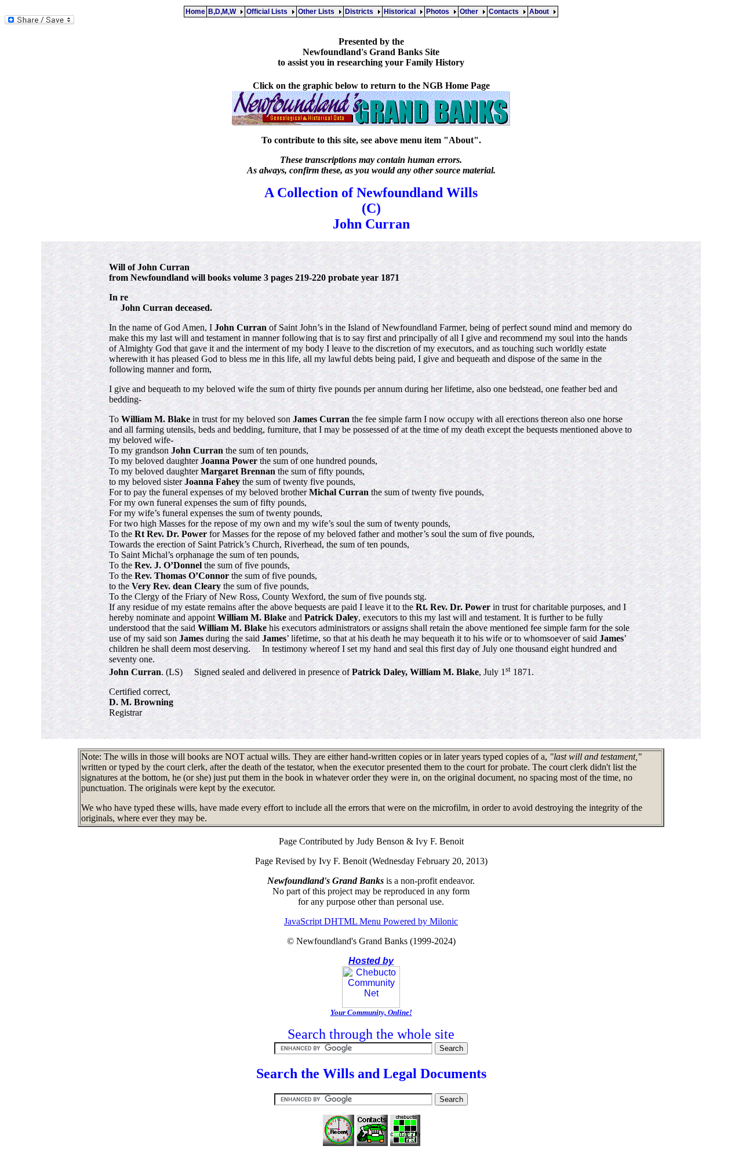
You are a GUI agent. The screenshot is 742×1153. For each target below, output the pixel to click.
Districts (361, 12)
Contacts (505, 12)
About (540, 12)
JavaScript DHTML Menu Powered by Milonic (371, 921)
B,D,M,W (223, 12)
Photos (439, 12)
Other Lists (318, 12)
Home (195, 12)
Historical (401, 12)
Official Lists (268, 12)
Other (471, 12)
